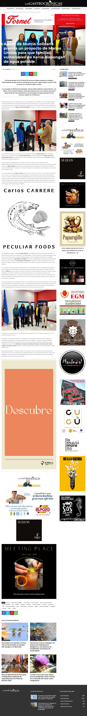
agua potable (27, 602)
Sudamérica (52, 606)
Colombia (22, 604)
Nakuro (36, 606)
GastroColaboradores (6, 640)
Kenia (18, 606)
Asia (13, 604)
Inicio (3, 12)
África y (8, 602)
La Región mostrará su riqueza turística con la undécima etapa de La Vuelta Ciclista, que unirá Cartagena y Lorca (75, 116)
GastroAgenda (4, 672)
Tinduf (9, 608)
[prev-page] (60, 124)
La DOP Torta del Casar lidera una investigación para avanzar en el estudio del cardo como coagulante (42, 678)
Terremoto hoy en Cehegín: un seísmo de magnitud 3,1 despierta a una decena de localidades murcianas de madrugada (42, 647)
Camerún (17, 604)
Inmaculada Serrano (10, 606)
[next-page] (62, 124)
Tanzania (4, 608)
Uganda (14, 608)
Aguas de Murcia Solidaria (46, 602)
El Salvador (50, 604)
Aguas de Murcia (35, 602)
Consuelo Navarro (36, 604)
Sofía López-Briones (44, 606)
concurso (28, 604)
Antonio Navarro (6, 604)
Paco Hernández (7, 69)
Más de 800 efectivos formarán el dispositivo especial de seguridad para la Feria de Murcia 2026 (14, 678)
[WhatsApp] (35, 74)
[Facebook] (23, 74)
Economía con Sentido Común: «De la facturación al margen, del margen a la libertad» (14, 645)
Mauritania (30, 606)
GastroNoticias (8, 12)
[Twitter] (27, 74)
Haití (3, 606)
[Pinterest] (31, 74)
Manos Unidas (23, 606)
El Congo (44, 604)
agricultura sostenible (16, 602)
